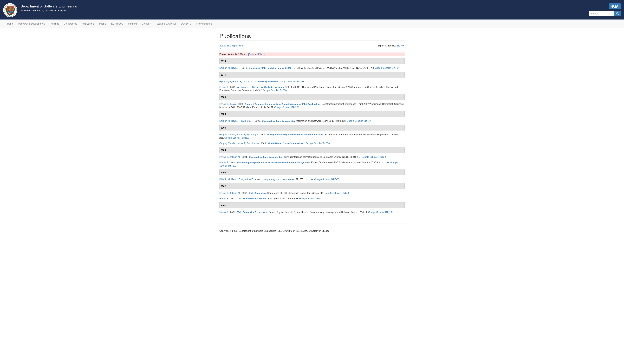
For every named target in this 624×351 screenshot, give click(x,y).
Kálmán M (224, 67)
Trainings (54, 23)
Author (222, 45)
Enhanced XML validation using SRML (270, 68)
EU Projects (117, 23)
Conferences (70, 23)
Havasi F (235, 67)
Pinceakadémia (204, 23)
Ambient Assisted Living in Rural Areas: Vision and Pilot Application (282, 104)
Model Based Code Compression (286, 143)
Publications (88, 23)
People (102, 23)
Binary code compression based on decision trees (295, 134)
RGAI (615, 6)
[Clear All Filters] (256, 54)
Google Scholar (383, 67)
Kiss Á (245, 81)
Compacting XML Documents (265, 157)
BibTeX (400, 45)
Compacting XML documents (278, 121)
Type (234, 45)
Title (229, 45)
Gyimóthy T (225, 81)
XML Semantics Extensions (252, 212)
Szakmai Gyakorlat (166, 23)
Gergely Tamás (227, 134)
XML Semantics (257, 193)
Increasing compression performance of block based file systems (273, 162)
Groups (146, 23)
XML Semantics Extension (251, 198)
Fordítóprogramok (268, 81)
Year (241, 45)
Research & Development (31, 23)
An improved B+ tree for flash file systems (260, 87)
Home (10, 23)
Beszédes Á (253, 143)
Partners (132, 23)
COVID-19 (186, 23)
